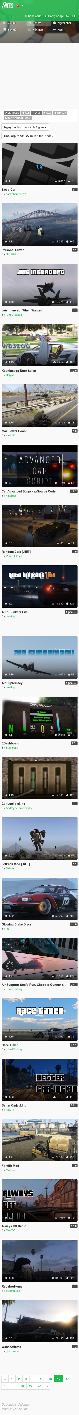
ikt (7, 929)
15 (41, 1379)
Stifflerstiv (12, 748)
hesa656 (11, 496)
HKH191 (11, 254)
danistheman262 (16, 194)
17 (58, 1379)
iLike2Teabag (14, 315)
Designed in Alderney (16, 1404)
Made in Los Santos (15, 1409)
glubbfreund (13, 1291)
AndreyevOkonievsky (19, 808)
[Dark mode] (67, 16)
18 (67, 1379)
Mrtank (10, 868)
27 (30, 1386)
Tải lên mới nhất (28, 136)
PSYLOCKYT (14, 556)
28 (39, 1386)
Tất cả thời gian (24, 127)
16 (50, 1379)
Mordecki (11, 1170)
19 (5, 1386)
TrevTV (10, 1110)
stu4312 (11, 435)
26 (22, 1386)
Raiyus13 (11, 375)
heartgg (10, 616)
